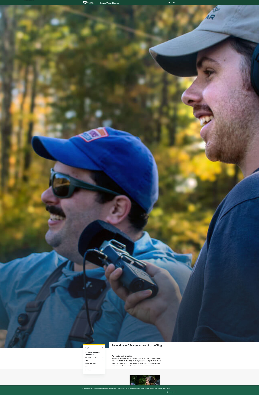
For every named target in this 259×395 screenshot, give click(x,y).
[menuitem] (94, 353)
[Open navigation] (102, 348)
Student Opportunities (90, 363)
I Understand (172, 392)
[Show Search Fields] (169, 2)
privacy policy (166, 388)
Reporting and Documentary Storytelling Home (92, 353)
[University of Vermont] (47, 4)
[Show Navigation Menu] (173, 2)
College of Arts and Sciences (109, 3)
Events (86, 366)
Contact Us (87, 370)
